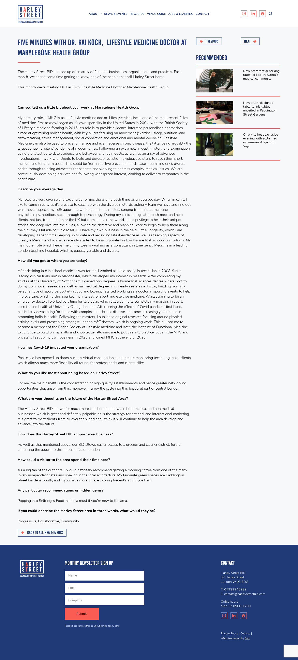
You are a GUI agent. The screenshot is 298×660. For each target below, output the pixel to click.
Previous (212, 41)
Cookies (245, 633)
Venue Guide (156, 14)
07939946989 (235, 589)
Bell (247, 638)
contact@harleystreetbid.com (244, 594)
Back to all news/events (44, 532)
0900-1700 (242, 606)
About (94, 14)
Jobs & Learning (180, 14)
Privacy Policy (229, 633)
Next (247, 41)
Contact (202, 14)
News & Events (115, 14)
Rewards (137, 14)
